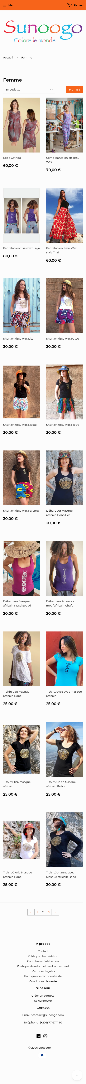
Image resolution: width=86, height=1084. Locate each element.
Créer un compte (43, 995)
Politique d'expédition (43, 956)
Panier (78, 5)
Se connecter (43, 1000)
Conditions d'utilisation (43, 961)
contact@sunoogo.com (48, 1015)
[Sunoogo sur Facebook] (38, 1036)
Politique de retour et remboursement (43, 966)
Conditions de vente (43, 981)
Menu (12, 5)
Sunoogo (44, 1047)
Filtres (74, 89)
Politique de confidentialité (43, 976)
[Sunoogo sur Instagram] (45, 1036)
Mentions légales (43, 971)
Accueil (8, 57)
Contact (43, 951)
